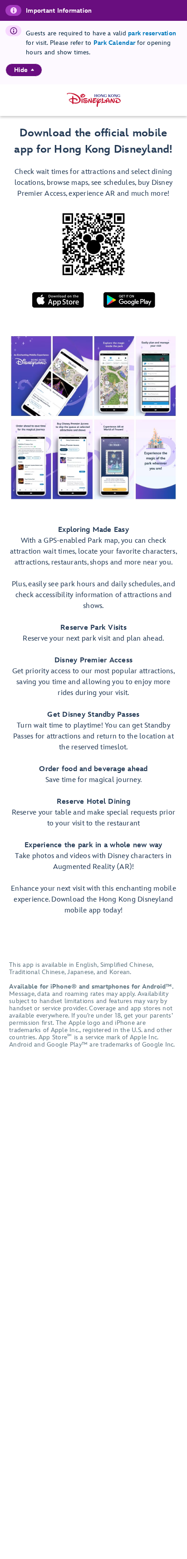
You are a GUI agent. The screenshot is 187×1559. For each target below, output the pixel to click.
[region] (23, 70)
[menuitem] (32, 70)
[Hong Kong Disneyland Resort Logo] (93, 100)
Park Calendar (114, 43)
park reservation (152, 33)
